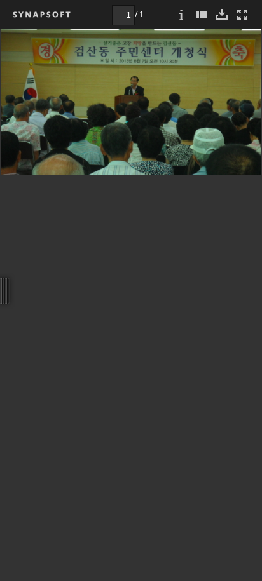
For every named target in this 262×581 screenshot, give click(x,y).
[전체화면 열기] (242, 14)
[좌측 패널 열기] (201, 14)
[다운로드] (222, 14)
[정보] (181, 14)
